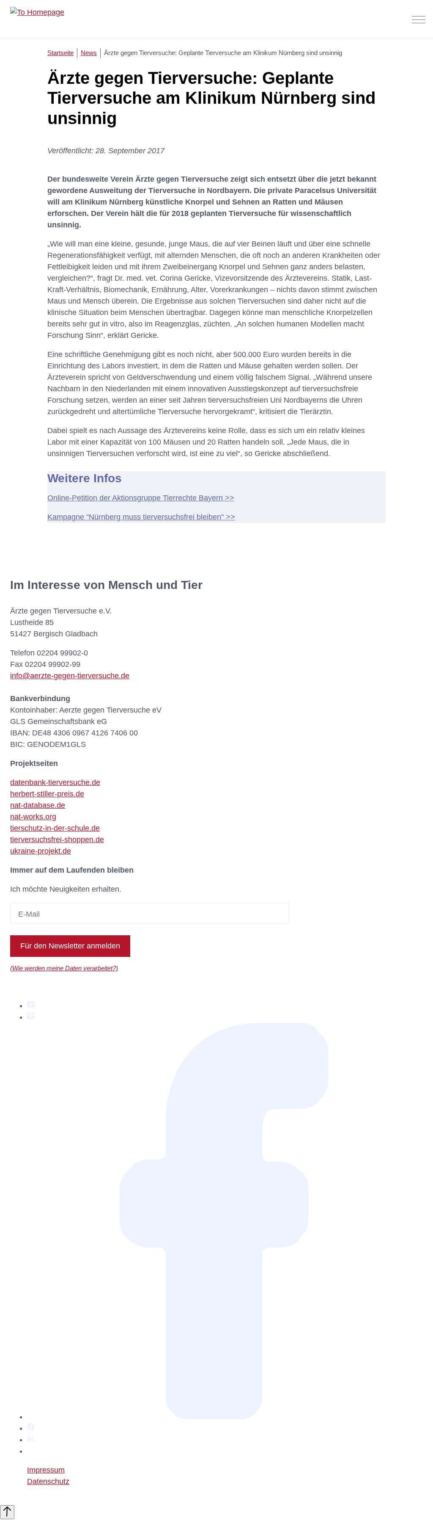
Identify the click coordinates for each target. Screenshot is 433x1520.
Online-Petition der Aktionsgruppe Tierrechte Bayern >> (140, 498)
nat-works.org (33, 817)
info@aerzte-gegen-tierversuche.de (69, 676)
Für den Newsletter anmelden (70, 946)
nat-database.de (37, 805)
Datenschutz (48, 1481)
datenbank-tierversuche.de (55, 782)
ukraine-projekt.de (40, 851)
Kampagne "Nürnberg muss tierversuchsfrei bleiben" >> (141, 517)
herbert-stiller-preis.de (47, 794)
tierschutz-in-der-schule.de (55, 828)
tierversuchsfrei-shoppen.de (57, 839)
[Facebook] (225, 1416)
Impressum (46, 1470)
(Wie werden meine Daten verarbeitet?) (64, 968)
